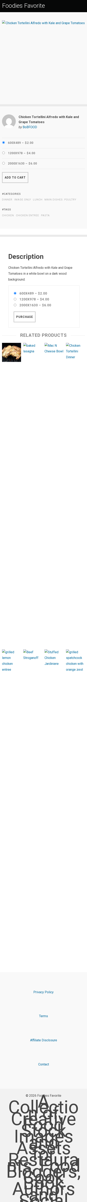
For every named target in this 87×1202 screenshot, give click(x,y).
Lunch (37, 199)
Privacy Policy (43, 992)
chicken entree (27, 215)
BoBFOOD (30, 127)
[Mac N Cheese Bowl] (54, 495)
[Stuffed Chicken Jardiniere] (54, 801)
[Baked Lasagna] (32, 495)
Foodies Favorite (23, 5)
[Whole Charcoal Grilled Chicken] (11, 353)
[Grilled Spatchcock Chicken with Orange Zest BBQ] (75, 801)
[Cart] (83, 6)
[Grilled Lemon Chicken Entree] (11, 801)
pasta (45, 215)
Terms (43, 1016)
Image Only (22, 199)
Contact (43, 1064)
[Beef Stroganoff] (32, 801)
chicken (8, 215)
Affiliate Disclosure (43, 1040)
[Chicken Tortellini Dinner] (75, 495)
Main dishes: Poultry (60, 199)
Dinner (7, 199)
